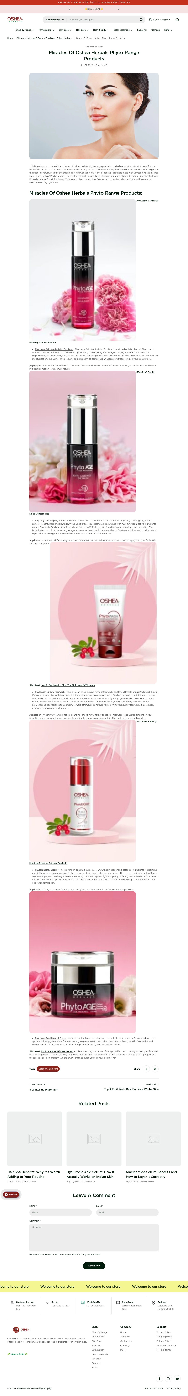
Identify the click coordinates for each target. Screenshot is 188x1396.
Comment (35, 1221)
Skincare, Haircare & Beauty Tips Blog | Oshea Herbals (44, 38)
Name (33, 1206)
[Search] (141, 19)
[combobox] (94, 19)
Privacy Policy (174, 1388)
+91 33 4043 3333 (60, 1306)
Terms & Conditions (153, 1388)
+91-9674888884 (95, 1306)
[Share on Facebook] (146, 1068)
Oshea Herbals (61, 366)
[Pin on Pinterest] (155, 1068)
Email (99, 1206)
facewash (117, 715)
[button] (70, 9)
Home (10, 38)
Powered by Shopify (41, 1388)
